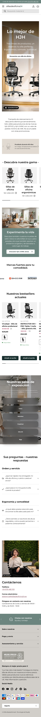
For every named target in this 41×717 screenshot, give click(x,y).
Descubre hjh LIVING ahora (19, 252)
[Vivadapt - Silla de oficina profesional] (10, 310)
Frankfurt (20, 424)
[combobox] (20, 11)
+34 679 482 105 (32, 1)
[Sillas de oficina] (10, 175)
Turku (20, 408)
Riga (20, 439)
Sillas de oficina (10, 188)
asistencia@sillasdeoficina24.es (14, 596)
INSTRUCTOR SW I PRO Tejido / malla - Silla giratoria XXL (28, 326)
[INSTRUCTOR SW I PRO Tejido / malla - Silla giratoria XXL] (28, 310)
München (20, 416)
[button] (38, 6)
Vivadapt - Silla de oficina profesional (9, 325)
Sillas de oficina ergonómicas (29, 189)
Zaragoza (20, 401)
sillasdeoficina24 (11, 712)
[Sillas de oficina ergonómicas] (29, 175)
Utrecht (20, 432)
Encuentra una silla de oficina (20, 56)
